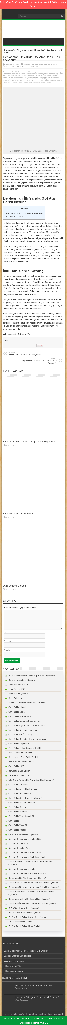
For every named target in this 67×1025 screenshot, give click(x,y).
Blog (19, 50)
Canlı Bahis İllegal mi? (18, 743)
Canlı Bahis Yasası (17, 830)
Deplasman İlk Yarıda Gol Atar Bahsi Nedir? (24, 213)
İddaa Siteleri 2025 (16, 689)
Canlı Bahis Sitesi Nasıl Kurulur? (23, 789)
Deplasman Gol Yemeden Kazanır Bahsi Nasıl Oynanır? (33, 887)
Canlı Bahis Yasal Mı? (18, 825)
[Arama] (62, 16)
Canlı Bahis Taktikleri (18, 784)
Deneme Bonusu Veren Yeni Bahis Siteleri (27, 873)
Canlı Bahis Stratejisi (17, 812)
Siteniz (7, 650)
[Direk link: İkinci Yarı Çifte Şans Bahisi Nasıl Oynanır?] (8, 1004)
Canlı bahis (39, 64)
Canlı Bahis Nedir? (16, 712)
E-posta (7, 641)
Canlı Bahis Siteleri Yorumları (22, 802)
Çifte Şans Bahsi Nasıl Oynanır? (23, 834)
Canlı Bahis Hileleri (17, 707)
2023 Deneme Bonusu (14, 585)
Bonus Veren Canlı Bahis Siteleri (23, 757)
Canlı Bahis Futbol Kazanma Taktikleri (25, 748)
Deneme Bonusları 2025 (19, 775)
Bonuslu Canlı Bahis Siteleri (21, 762)
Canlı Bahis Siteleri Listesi (20, 793)
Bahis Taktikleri (15, 698)
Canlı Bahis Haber (50, 64)
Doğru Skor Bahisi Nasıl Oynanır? (25, 354)
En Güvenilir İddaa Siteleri (20, 922)
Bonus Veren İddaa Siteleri (20, 753)
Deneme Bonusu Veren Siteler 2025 (24, 839)
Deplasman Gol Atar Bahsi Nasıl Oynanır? (27, 878)
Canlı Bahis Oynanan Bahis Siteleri (24, 721)
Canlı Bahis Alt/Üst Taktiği (20, 734)
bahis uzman (14, 64)
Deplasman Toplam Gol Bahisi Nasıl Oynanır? (39, 361)
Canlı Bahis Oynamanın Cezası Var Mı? (26, 725)
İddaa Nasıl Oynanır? (18, 694)
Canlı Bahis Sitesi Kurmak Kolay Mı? (25, 798)
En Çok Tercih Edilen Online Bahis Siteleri (27, 917)
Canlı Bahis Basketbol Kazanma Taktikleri (27, 739)
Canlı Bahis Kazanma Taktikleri (22, 730)
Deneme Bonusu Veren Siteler (22, 869)
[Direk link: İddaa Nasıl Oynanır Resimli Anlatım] (8, 993)
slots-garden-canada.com (22, 82)
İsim (6, 632)
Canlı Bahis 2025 (16, 766)
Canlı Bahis (13, 821)
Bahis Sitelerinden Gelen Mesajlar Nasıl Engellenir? (29, 441)
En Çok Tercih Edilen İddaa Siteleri (24, 926)
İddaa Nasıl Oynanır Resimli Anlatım (33, 985)
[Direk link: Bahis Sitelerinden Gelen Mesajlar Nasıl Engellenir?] (33, 438)
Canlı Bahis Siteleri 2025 (19, 716)
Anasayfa (10, 50)
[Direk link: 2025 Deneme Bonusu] (33, 582)
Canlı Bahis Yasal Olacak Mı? (22, 816)
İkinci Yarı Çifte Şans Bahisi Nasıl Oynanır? (37, 997)
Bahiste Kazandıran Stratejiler (18, 513)
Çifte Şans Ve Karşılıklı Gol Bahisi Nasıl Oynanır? (31, 780)
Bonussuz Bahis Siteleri (19, 771)
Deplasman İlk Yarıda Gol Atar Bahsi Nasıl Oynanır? (32, 903)
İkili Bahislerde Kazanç (15, 216)
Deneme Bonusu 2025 (18, 843)
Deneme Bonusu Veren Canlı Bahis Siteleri (27, 857)
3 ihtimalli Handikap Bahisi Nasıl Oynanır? (27, 703)
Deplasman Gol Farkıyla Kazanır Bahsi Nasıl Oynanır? (33, 882)
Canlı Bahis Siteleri (17, 807)
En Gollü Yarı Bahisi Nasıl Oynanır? (24, 913)
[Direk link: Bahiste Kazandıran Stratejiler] (33, 510)
